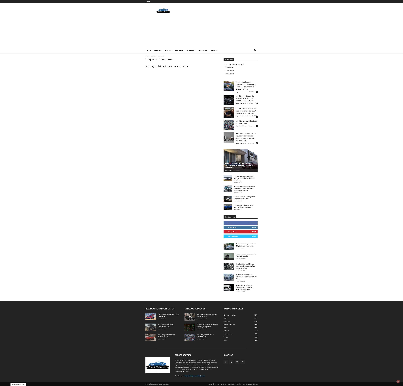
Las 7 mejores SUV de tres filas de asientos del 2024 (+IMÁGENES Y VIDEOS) (246, 110)
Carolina (228, 170)
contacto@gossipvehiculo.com (194, 376)
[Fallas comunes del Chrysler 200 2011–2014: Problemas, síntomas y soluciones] (228, 178)
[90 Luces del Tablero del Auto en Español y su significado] (189, 327)
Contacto (147, 1)
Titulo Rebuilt (229, 74)
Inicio (149, 50)
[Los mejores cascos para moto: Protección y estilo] (229, 256)
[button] (255, 50)
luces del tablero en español (234, 64)
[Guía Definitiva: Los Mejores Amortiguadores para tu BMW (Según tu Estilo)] (229, 266)
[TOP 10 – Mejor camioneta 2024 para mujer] (150, 316)
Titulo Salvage (229, 67)
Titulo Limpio (229, 71)
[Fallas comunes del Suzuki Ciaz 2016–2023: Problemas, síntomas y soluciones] (241, 161)
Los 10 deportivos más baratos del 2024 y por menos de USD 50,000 (245, 98)
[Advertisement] (219, 10)
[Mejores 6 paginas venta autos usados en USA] (189, 317)
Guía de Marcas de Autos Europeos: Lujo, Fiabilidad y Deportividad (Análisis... (244, 287)
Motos (214, 50)
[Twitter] (243, 362)
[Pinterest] (237, 362)
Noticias (168, 50)
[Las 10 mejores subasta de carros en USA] (229, 125)
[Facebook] (226, 362)
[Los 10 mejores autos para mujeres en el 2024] (150, 337)
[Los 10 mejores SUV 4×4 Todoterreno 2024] (150, 327)
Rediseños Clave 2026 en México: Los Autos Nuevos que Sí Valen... (246, 277)
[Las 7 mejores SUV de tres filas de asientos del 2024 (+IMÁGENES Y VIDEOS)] (229, 112)
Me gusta (253, 223)
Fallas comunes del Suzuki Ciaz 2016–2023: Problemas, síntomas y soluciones (240, 165)
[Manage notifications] (398, 381)
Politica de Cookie (213, 384)
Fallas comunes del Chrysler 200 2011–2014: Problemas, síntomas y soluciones (244, 178)
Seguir (254, 227)
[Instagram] (231, 362)
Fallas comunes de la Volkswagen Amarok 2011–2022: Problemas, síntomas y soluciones (244, 188)
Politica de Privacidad (234, 384)
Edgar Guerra (240, 92)
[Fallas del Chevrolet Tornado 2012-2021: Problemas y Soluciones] (228, 207)
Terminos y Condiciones (250, 384)
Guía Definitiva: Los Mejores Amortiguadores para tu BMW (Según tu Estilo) (245, 266)
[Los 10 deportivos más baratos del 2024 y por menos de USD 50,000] (229, 100)
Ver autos (202, 50)
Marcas (157, 50)
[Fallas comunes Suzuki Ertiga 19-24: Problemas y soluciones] (228, 199)
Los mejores (190, 50)
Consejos (179, 50)
